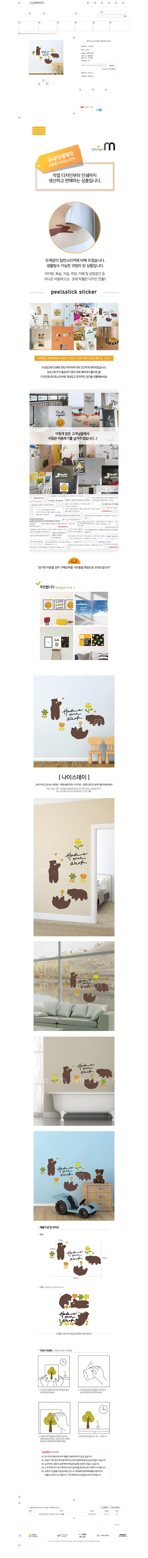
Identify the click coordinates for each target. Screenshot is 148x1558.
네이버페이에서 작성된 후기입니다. (50, 1514)
